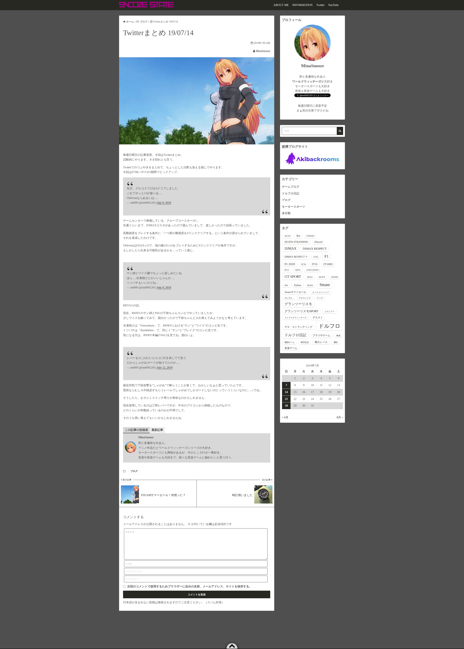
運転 (336, 342)
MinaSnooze (263, 51)
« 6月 (285, 417)
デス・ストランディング (298, 326)
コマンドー (329, 312)
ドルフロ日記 (290, 193)
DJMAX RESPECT (315, 248)
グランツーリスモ (298, 304)
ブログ (134, 471)
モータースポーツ (293, 206)
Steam (325, 284)
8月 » (340, 417)
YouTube (333, 5)
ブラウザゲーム (321, 335)
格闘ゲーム (290, 342)
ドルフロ (329, 326)
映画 (338, 336)
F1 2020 (290, 264)
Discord (318, 241)
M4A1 (310, 277)
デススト (318, 317)
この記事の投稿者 (136, 429)
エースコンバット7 (320, 292)
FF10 (314, 264)
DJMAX (291, 248)
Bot (298, 235)
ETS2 (316, 257)
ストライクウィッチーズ (295, 318)
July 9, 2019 (164, 202)
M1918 (322, 277)
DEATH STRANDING (296, 241)
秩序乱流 (305, 342)
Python (297, 285)
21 (286, 398)
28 (286, 405)
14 (286, 392)
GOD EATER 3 (312, 270)
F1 (326, 256)
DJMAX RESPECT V (296, 256)
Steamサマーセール (295, 292)
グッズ (320, 298)
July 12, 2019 (165, 367)
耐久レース (321, 342)
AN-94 (287, 236)
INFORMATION (302, 5)
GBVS (297, 270)
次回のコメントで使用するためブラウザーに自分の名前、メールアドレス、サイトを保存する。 (189, 586)
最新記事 (157, 429)
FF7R (303, 264)
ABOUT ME (281, 5)
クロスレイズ (305, 298)
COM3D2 (310, 236)
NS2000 (334, 277)
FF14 (287, 270)
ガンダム (289, 298)
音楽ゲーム (291, 348)
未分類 (286, 213)
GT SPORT (293, 276)
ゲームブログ (290, 186)
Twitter (320, 5)
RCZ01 (310, 285)
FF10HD (328, 264)
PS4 (286, 285)
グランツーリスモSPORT (301, 311)
